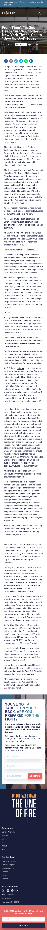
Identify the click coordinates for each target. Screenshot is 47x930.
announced (14, 643)
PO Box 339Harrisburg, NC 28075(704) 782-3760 (10, 902)
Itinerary (5, 875)
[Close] (44, 907)
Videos (4, 839)
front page (14, 671)
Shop (4, 842)
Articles (5, 835)
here (21, 534)
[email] (11, 61)
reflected (20, 368)
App (3, 849)
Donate (5, 879)
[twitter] (21, 61)
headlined (18, 104)
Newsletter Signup (9, 861)
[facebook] (6, 61)
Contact (5, 872)
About (4, 846)
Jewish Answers (8, 832)
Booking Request (8, 865)
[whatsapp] (26, 61)
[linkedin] (31, 61)
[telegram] (16, 61)
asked (23, 69)
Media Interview (8, 868)
